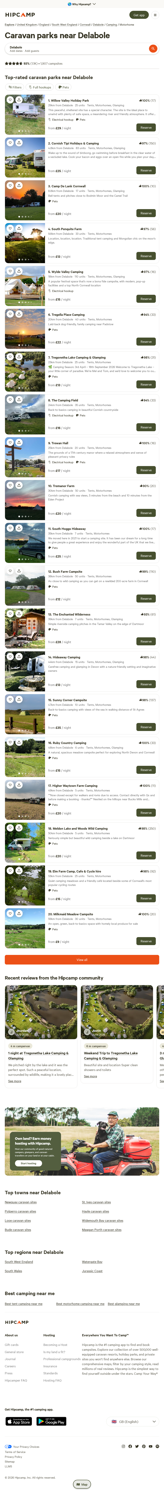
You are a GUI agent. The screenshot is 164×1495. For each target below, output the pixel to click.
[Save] (10, 99)
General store (14, 1352)
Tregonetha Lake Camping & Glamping (111, 1056)
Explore (9, 24)
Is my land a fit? (54, 1352)
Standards (50, 1373)
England (44, 24)
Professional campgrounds (62, 1359)
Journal (10, 1359)
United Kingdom (27, 24)
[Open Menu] (155, 15)
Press (8, 1373)
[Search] (153, 49)
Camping (111, 24)
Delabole (98, 24)
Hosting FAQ (52, 1380)
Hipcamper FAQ (16, 1380)
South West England (64, 24)
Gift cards (11, 1344)
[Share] (19, 99)
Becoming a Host (55, 1344)
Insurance (50, 1366)
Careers (10, 1366)
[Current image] (19, 131)
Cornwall (85, 24)
